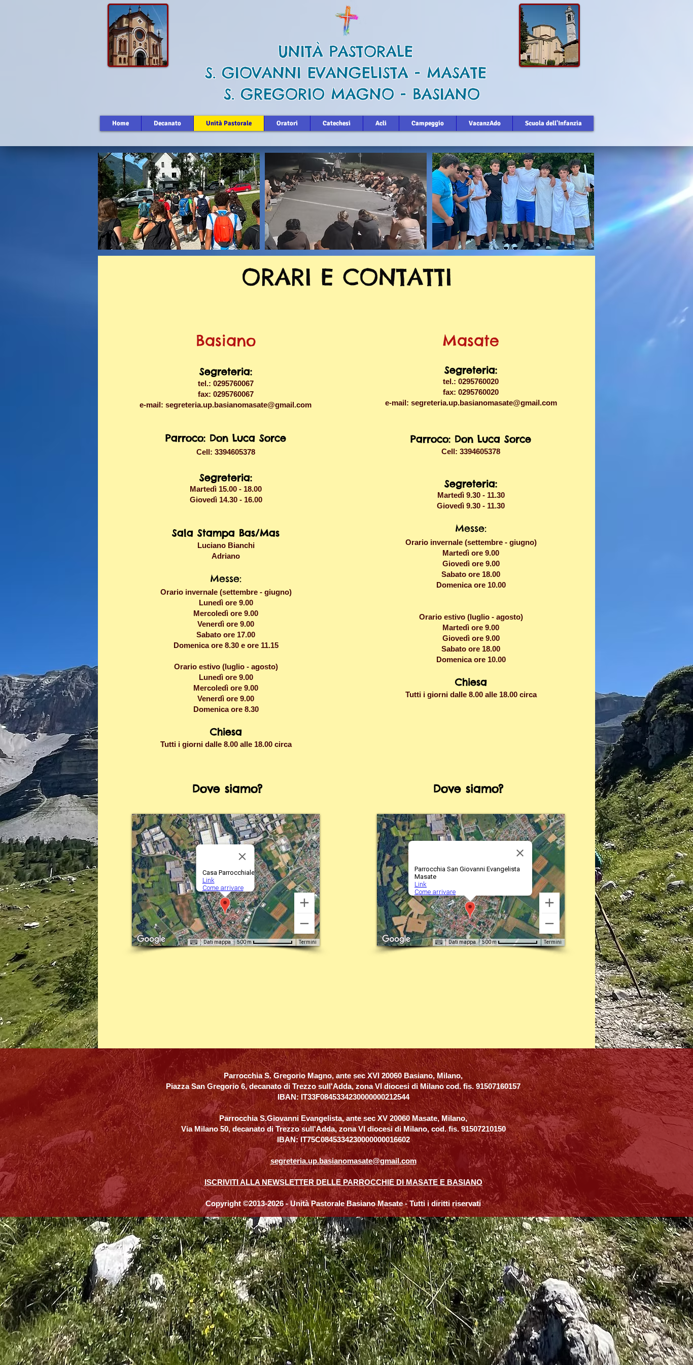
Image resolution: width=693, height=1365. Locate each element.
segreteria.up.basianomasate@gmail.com (238, 404)
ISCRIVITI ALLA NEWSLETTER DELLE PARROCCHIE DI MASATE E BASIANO (343, 1182)
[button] (179, 201)
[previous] (116, 206)
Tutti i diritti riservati (445, 1203)
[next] (575, 206)
